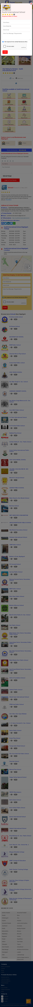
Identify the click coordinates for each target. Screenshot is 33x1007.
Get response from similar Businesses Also (15, 41)
